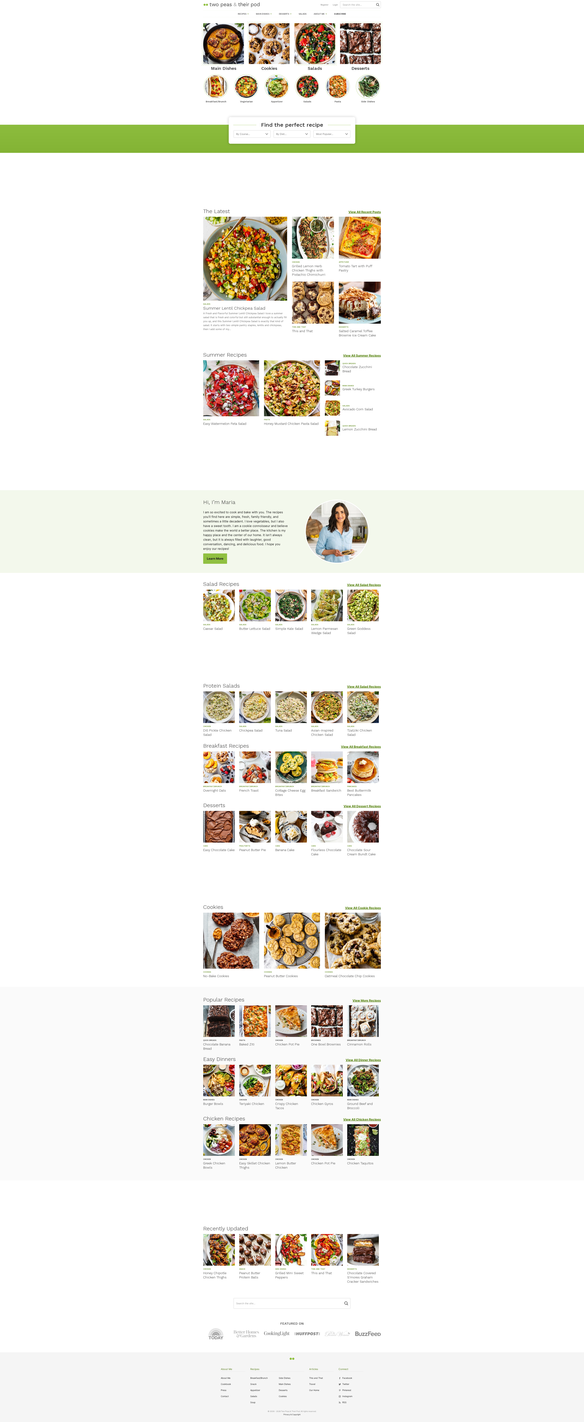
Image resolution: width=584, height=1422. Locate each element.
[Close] (344, 677)
